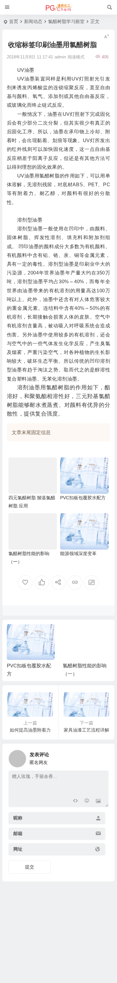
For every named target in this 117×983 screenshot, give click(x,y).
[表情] (86, 801)
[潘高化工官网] (58, 7)
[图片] (98, 801)
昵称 (17, 818)
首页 (13, 21)
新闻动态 (33, 21)
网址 (17, 849)
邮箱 (17, 833)
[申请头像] (102, 757)
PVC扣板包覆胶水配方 (83, 497)
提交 (29, 866)
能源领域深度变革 (78, 553)
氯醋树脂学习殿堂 (66, 21)
